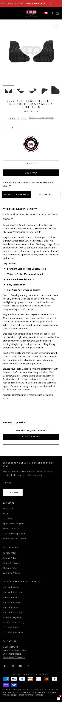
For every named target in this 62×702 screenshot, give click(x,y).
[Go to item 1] (8, 90)
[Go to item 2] (20, 90)
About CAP (8, 508)
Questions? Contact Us (14, 657)
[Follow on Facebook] (4, 665)
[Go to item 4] (44, 90)
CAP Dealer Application (14, 533)
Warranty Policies (11, 573)
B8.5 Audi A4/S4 (11, 587)
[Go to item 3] (32, 90)
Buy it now (31, 172)
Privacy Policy (9, 552)
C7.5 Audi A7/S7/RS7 (13, 632)
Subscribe (12, 492)
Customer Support (12, 653)
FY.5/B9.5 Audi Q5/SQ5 (14, 622)
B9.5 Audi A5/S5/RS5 (13, 612)
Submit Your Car (11, 528)
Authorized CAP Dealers (14, 538)
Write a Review (37, 437)
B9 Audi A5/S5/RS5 (12, 602)
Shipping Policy (10, 568)
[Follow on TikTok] (27, 665)
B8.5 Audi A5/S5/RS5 (13, 592)
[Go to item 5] (56, 90)
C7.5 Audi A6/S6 (10, 627)
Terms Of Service (11, 563)
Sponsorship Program (13, 523)
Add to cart (30, 163)
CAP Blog (7, 518)
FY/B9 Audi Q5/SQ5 (12, 617)
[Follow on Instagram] (12, 665)
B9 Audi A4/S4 (10, 597)
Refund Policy (9, 558)
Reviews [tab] (7, 423)
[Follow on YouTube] (20, 665)
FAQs (5, 513)
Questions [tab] (21, 423)
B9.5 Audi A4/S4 (11, 607)
